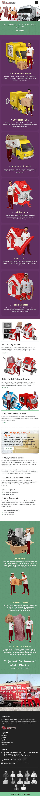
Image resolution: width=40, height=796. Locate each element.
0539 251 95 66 (26, 756)
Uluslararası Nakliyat (7, 742)
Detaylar (3, 352)
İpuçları (3, 737)
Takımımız (4, 744)
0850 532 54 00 (8, 759)
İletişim (3, 740)
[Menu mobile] (36, 2)
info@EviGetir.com (9, 763)
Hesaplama (20, 30)
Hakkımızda (4, 735)
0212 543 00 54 (18, 759)
